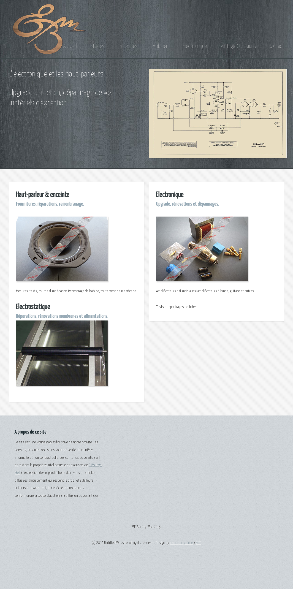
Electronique (194, 46)
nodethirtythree (181, 543)
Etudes (97, 46)
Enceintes (128, 46)
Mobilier (159, 46)
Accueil (70, 46)
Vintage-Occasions (238, 46)
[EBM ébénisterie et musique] (49, 52)
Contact (277, 46)
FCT (198, 543)
